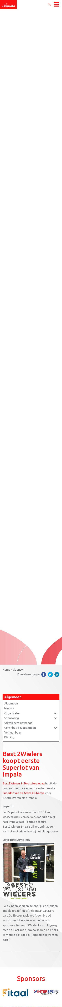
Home (7, 669)
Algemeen (11, 703)
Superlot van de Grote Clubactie (23, 793)
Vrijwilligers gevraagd (18, 722)
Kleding (9, 737)
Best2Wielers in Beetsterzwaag (24, 783)
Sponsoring (11, 718)
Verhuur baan (13, 732)
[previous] (5, 992)
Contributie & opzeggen (20, 727)
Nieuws (9, 708)
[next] (56, 992)
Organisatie (12, 713)
